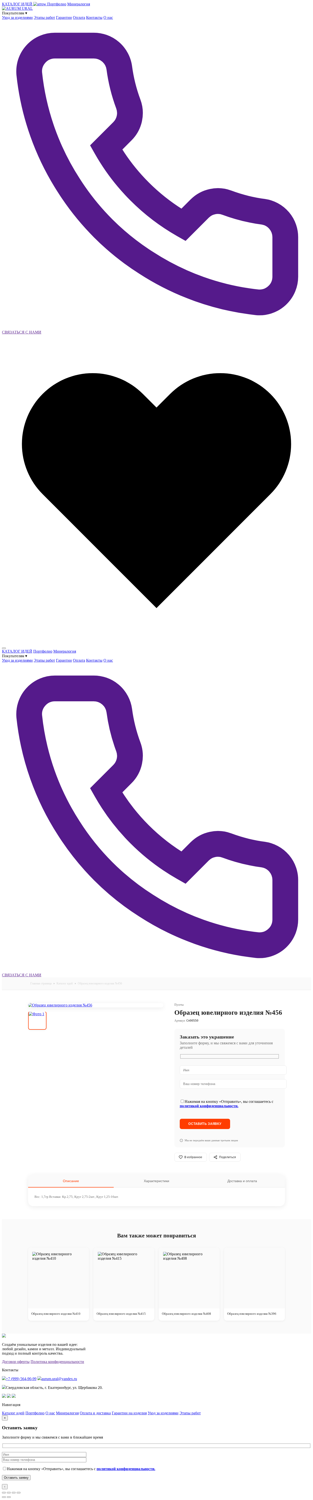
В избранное (193, 1157)
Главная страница (41, 983)
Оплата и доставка (95, 1413)
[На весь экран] (9, 1492)
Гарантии (64, 17)
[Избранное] (156, 642)
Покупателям (14, 13)
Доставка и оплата (242, 1181)
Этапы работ (44, 17)
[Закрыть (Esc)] (19, 1492)
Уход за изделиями (17, 17)
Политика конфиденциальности (57, 1362)
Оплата (79, 17)
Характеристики (156, 1181)
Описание (71, 1181)
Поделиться (227, 1157)
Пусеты (179, 1004)
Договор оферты (16, 1362)
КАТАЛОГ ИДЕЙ (17, 4)
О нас (108, 17)
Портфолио (56, 4)
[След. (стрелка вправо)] (9, 1497)
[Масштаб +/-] (4, 1492)
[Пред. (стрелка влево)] (4, 1497)
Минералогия (78, 4)
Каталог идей (64, 983)
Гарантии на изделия (129, 1413)
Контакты (94, 17)
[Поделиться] (14, 1492)
